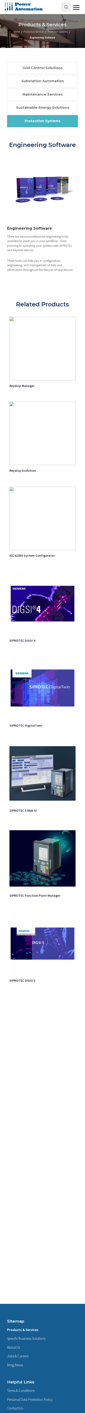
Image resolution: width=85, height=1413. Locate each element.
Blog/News (15, 1365)
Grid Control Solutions (42, 68)
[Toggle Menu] (77, 7)
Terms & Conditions (20, 1390)
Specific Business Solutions (26, 1338)
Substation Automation (42, 81)
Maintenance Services (42, 94)
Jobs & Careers (18, 1356)
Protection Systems (42, 121)
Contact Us (15, 1408)
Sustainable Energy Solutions (42, 107)
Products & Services (22, 1330)
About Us (13, 1347)
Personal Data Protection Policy (30, 1399)
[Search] (66, 7)
